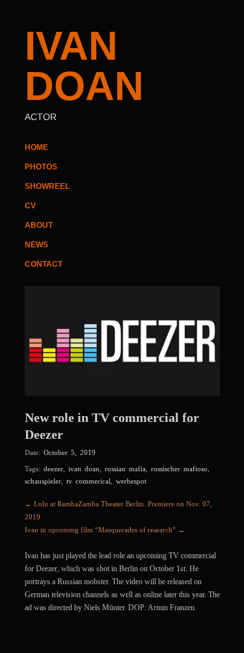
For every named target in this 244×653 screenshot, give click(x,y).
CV (30, 206)
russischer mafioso (179, 469)
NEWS (36, 245)
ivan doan (84, 469)
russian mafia (125, 469)
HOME (36, 147)
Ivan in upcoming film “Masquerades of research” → (105, 530)
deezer (53, 469)
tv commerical (88, 481)
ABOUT (39, 225)
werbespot (131, 481)
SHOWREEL (47, 186)
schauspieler (43, 481)
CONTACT (43, 264)
